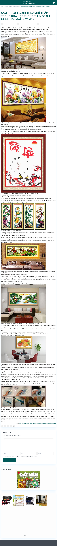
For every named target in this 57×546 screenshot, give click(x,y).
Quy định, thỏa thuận (28, 535)
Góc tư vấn (26, 23)
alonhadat (21, 23)
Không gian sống (32, 23)
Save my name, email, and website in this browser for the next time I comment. (21, 456)
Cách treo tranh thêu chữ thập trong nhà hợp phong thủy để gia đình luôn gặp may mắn (37, 423)
